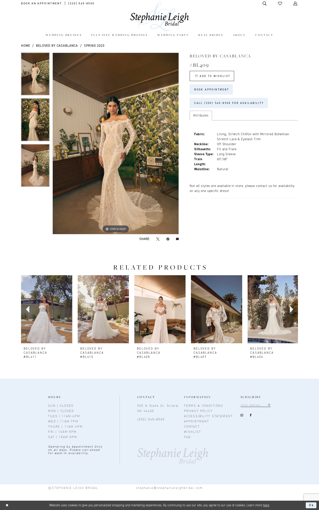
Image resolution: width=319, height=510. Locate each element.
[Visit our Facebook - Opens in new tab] (251, 415)
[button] (280, 3)
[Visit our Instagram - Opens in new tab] (241, 415)
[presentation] (46, 309)
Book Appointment (211, 89)
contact (192, 427)
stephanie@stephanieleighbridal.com (169, 488)
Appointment (196, 421)
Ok (311, 505)
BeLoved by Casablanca (57, 45)
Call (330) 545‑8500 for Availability (229, 103)
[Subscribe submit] (269, 405)
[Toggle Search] (265, 3)
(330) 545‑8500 (151, 419)
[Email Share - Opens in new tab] (177, 239)
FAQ (187, 437)
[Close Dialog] (7, 505)
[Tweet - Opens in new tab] (158, 239)
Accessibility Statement (208, 416)
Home (25, 45)
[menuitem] (63, 35)
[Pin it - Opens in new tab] (167, 239)
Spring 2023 (94, 45)
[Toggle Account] (295, 3)
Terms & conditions (203, 406)
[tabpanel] (35, 75)
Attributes (201, 115)
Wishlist (192, 432)
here (266, 505)
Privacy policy (198, 411)
